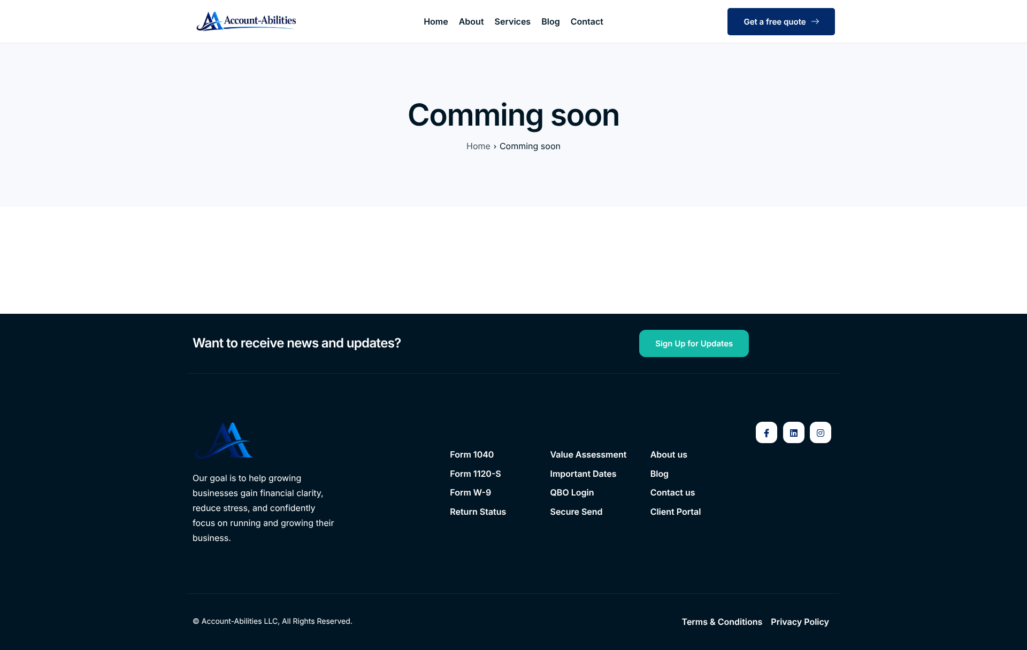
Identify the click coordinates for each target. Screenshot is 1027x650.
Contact (587, 21)
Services (513, 21)
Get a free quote (775, 22)
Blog (550, 21)
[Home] (246, 21)
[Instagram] (820, 432)
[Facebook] (766, 432)
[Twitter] (793, 432)
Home (436, 21)
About (471, 21)
